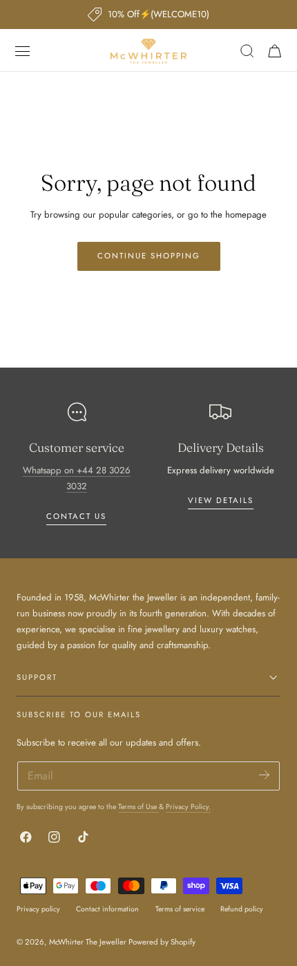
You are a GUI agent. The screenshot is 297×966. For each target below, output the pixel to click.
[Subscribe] (264, 775)
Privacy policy (38, 909)
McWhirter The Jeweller (87, 941)
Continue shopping (148, 255)
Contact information (107, 909)
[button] (22, 51)
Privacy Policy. (188, 807)
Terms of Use (138, 807)
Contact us (76, 516)
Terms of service (179, 909)
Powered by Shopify (161, 941)
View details (220, 500)
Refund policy (241, 909)
